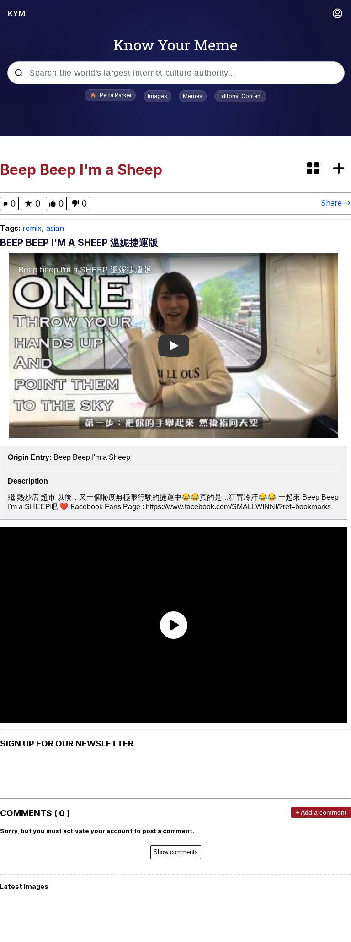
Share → (336, 202)
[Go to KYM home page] (16, 13)
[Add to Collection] (340, 169)
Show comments (176, 852)
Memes (192, 96)
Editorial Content (240, 96)
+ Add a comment (321, 812)
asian (55, 228)
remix (32, 228)
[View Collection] (313, 169)
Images (157, 96)
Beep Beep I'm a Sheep (91, 457)
